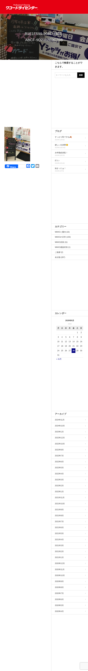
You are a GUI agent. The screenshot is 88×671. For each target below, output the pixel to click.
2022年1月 (59, 492)
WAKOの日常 (60, 237)
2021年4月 (59, 539)
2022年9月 (59, 450)
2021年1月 (59, 557)
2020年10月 (60, 575)
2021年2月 (59, 551)
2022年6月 (59, 462)
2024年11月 (60, 420)
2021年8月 (59, 516)
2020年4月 (59, 611)
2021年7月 (59, 521)
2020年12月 (60, 563)
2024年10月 (60, 426)
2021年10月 (60, 504)
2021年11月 (60, 498)
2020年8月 (59, 587)
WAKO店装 (59, 242)
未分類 (57, 257)
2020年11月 (60, 569)
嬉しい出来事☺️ (61, 145)
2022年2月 (59, 486)
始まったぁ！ (60, 168)
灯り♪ (57, 160)
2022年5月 (59, 468)
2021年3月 (59, 545)
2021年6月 (59, 527)
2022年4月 (59, 474)
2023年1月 (59, 432)
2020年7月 (59, 593)
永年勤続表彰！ (61, 153)
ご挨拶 (57, 252)
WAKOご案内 (60, 232)
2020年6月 (59, 599)
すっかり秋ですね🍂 (63, 137)
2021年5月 (59, 533)
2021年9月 (59, 510)
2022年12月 (60, 438)
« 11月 (59, 359)
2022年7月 (59, 456)
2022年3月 (59, 480)
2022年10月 (60, 444)
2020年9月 (59, 581)
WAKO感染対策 (61, 247)
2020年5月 (59, 605)
